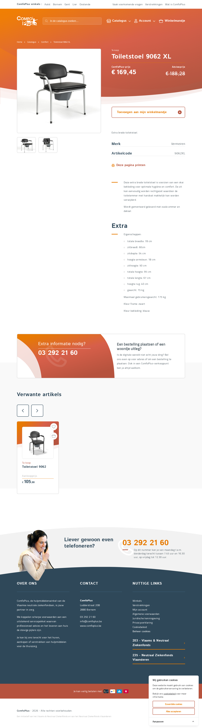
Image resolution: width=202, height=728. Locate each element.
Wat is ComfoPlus (175, 4)
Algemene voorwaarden (146, 614)
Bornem (57, 4)
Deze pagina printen (131, 165)
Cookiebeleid (140, 627)
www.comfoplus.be (90, 625)
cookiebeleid (170, 693)
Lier (75, 4)
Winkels (137, 600)
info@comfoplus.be (91, 621)
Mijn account (140, 609)
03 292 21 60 (58, 353)
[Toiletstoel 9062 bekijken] (38, 457)
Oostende (85, 4)
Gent (67, 4)
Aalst (47, 4)
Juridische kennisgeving (146, 618)
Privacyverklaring (143, 622)
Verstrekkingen (154, 4)
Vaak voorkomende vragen (128, 4)
